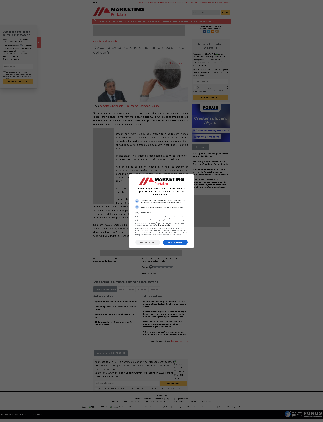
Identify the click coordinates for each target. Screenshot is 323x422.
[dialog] (161, 211)
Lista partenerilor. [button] (164, 225)
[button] (161, 212)
